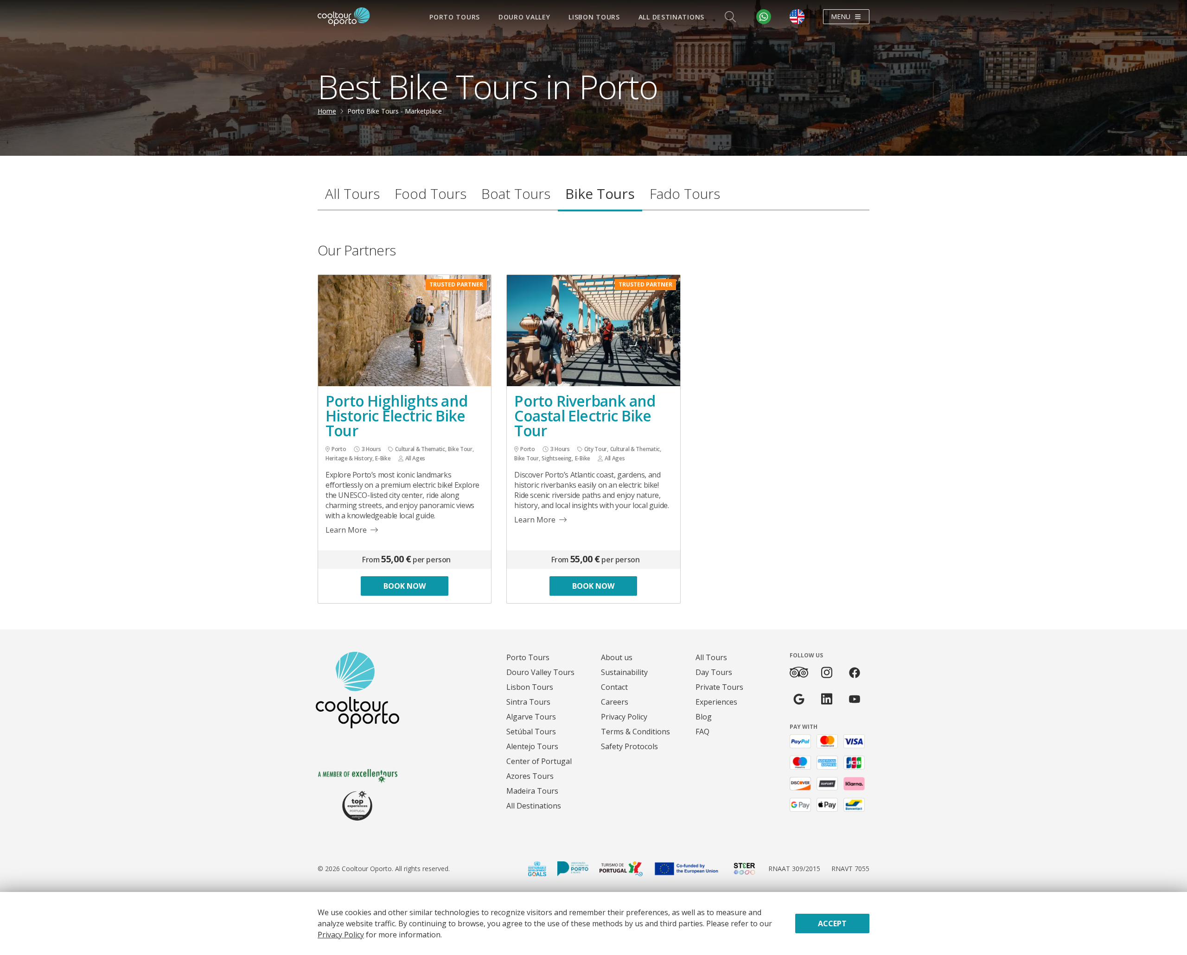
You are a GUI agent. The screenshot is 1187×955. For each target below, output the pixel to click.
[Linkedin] (826, 698)
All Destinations (671, 17)
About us (616, 657)
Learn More (346, 530)
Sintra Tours (528, 702)
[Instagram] (826, 672)
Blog (704, 717)
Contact (614, 687)
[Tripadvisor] (799, 672)
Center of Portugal (539, 761)
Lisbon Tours (593, 17)
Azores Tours (530, 776)
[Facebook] (854, 672)
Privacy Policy (624, 717)
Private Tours (719, 687)
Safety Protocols (629, 746)
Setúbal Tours (531, 731)
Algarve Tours (531, 717)
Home (327, 111)
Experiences (716, 702)
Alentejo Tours (532, 746)
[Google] (799, 698)
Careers (614, 702)
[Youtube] (854, 698)
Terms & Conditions (635, 731)
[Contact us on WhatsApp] (763, 16)
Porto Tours (454, 17)
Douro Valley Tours (540, 672)
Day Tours (714, 672)
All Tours (711, 657)
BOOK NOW (404, 586)
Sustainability (624, 672)
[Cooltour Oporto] (344, 16)
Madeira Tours (532, 791)
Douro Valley (524, 17)
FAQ (702, 731)
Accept (832, 923)
